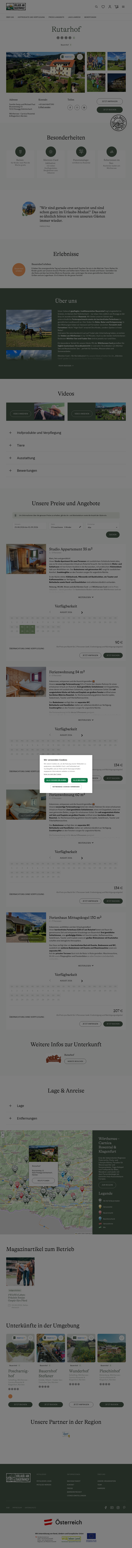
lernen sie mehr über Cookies (52, 774)
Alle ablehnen (79, 780)
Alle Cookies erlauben (56, 780)
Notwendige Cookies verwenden (66, 787)
